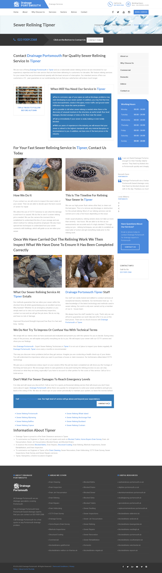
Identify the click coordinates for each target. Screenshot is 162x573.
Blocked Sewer (89, 492)
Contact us (125, 91)
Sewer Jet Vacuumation (93, 519)
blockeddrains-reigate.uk (93, 550)
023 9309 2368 (119, 5)
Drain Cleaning (54, 450)
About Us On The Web (26, 569)
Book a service (141, 12)
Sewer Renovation (91, 535)
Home (15, 12)
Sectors (63, 12)
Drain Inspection (55, 487)
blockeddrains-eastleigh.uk (128, 529)
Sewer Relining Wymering (26, 417)
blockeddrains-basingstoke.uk (130, 524)
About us (124, 56)
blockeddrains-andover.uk (128, 519)
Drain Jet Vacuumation (58, 492)
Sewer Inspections (91, 513)
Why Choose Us (38, 12)
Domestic (124, 77)
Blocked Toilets (74, 439)
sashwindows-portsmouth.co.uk (131, 482)
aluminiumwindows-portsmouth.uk (131, 492)
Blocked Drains (89, 487)
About (25, 12)
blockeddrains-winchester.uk (129, 545)
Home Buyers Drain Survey (91, 439)
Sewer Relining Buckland (76, 421)
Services (52, 12)
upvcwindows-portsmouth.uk (129, 503)
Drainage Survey (55, 519)
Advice (74, 12)
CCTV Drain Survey (56, 513)
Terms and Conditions (60, 566)
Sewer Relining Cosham (76, 425)
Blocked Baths (40, 445)
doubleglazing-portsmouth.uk (129, 498)
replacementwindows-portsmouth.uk (132, 508)
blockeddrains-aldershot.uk (128, 513)
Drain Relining (54, 498)
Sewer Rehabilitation (92, 540)
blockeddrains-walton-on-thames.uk (63, 550)
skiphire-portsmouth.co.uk (128, 487)
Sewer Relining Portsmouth (27, 414)
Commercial (125, 70)
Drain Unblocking (55, 508)
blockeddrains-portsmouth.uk (129, 535)
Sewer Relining (89, 524)
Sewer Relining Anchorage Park (79, 417)
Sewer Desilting (90, 508)
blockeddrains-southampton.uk (130, 540)
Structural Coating (65, 445)
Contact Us (103, 403)
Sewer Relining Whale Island (77, 414)
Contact (84, 12)
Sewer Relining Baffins (25, 421)
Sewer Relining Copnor (25, 425)
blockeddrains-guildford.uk (59, 545)
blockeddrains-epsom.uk (128, 550)
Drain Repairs (54, 503)
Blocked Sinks (89, 498)
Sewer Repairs (89, 529)
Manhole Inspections (57, 529)
